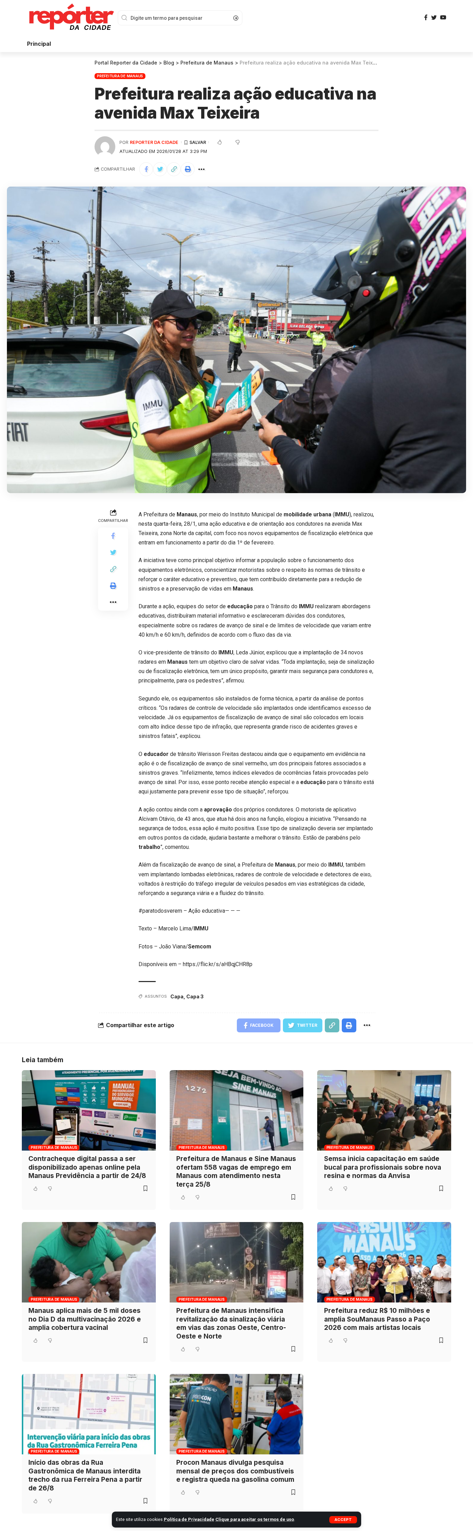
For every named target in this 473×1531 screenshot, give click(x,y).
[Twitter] (433, 17)
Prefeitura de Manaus (120, 76)
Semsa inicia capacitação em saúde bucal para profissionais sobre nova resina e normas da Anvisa (382, 1167)
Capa (177, 996)
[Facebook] (425, 17)
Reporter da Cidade (154, 142)
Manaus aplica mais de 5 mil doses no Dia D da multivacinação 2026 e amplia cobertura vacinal (84, 1319)
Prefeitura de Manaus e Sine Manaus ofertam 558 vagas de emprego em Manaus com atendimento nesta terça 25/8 (236, 1171)
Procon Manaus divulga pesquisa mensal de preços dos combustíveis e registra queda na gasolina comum (235, 1471)
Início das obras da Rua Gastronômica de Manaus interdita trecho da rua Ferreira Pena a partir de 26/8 (85, 1475)
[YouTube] (443, 17)
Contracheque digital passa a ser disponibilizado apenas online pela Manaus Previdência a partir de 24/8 (87, 1167)
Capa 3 (195, 996)
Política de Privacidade (189, 1519)
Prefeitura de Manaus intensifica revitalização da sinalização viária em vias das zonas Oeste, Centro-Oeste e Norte (231, 1323)
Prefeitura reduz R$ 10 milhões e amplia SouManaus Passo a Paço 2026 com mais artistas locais (377, 1319)
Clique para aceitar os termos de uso (254, 1519)
